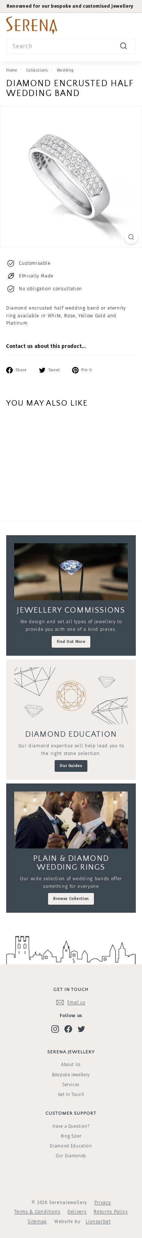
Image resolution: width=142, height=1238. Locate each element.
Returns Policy (110, 1211)
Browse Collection (71, 898)
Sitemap (37, 1221)
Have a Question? (70, 1126)
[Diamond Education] (71, 695)
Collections (37, 70)
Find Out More (71, 641)
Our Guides (71, 765)
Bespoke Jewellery (71, 1074)
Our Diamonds (71, 1155)
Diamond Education (71, 1146)
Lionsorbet (98, 1221)
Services (71, 1084)
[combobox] (71, 46)
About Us (71, 1064)
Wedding (65, 70)
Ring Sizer (71, 1136)
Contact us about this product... (46, 346)
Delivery (76, 1211)
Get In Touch (71, 1094)
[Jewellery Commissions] (71, 571)
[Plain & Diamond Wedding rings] (71, 820)
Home (11, 70)
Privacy (102, 1202)
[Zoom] (131, 237)
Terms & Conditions (37, 1211)
